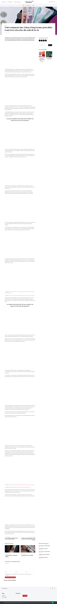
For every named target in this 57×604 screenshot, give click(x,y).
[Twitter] (42, 40)
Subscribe (25, 595)
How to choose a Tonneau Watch (11, 556)
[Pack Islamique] (49, 54)
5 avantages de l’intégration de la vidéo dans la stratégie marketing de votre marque (28, 539)
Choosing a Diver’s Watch (27, 555)
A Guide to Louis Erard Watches (44, 554)
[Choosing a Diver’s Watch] (28, 548)
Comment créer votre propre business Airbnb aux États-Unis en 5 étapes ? (21, 295)
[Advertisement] (20, 54)
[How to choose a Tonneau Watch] (12, 548)
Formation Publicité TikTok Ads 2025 (42, 59)
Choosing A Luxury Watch (43, 557)
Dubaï (6, 155)
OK (52, 602)
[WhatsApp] (46, 40)
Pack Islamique (49, 58)
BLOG (6, 25)
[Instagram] (52, 588)
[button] (49, 2)
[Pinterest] (44, 40)
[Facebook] (40, 40)
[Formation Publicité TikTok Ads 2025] (42, 54)
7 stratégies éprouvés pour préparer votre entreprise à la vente (20, 487)
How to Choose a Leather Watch (44, 551)
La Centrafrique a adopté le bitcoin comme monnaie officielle (11, 539)
